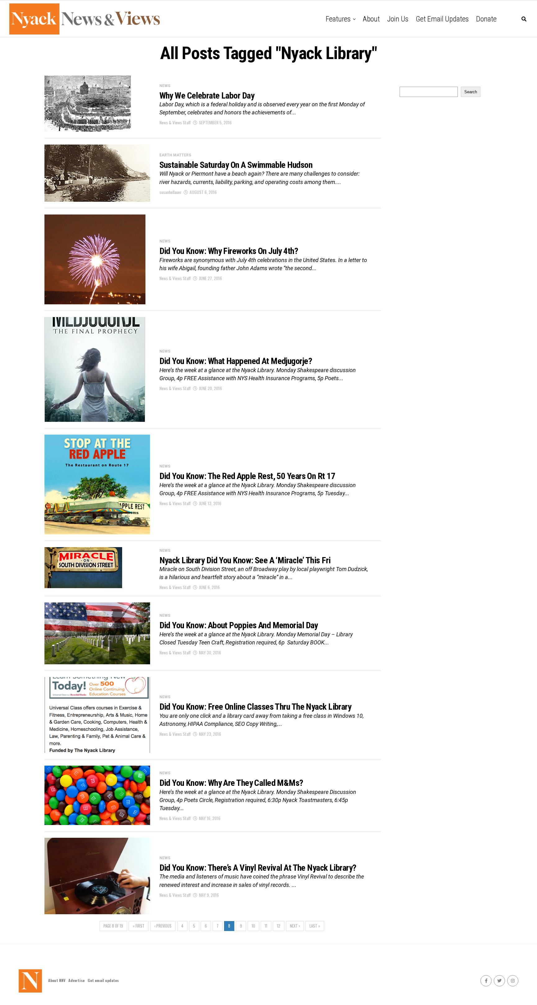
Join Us (397, 19)
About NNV (56, 980)
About (371, 19)
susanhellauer (170, 192)
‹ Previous (163, 926)
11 (266, 926)
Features (338, 19)
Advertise (76, 980)
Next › (295, 926)
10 (253, 926)
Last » (315, 926)
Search (470, 92)
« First (139, 926)
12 (278, 926)
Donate (486, 19)
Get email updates (442, 19)
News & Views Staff (175, 122)
